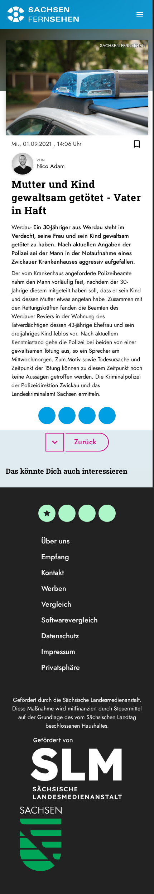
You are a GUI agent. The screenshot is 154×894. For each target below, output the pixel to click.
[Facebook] (67, 513)
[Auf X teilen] (67, 415)
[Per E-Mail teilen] (107, 415)
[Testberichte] (47, 513)
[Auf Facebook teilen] (47, 415)
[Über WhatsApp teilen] (87, 415)
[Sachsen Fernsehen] (43, 14)
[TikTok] (107, 513)
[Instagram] (87, 513)
